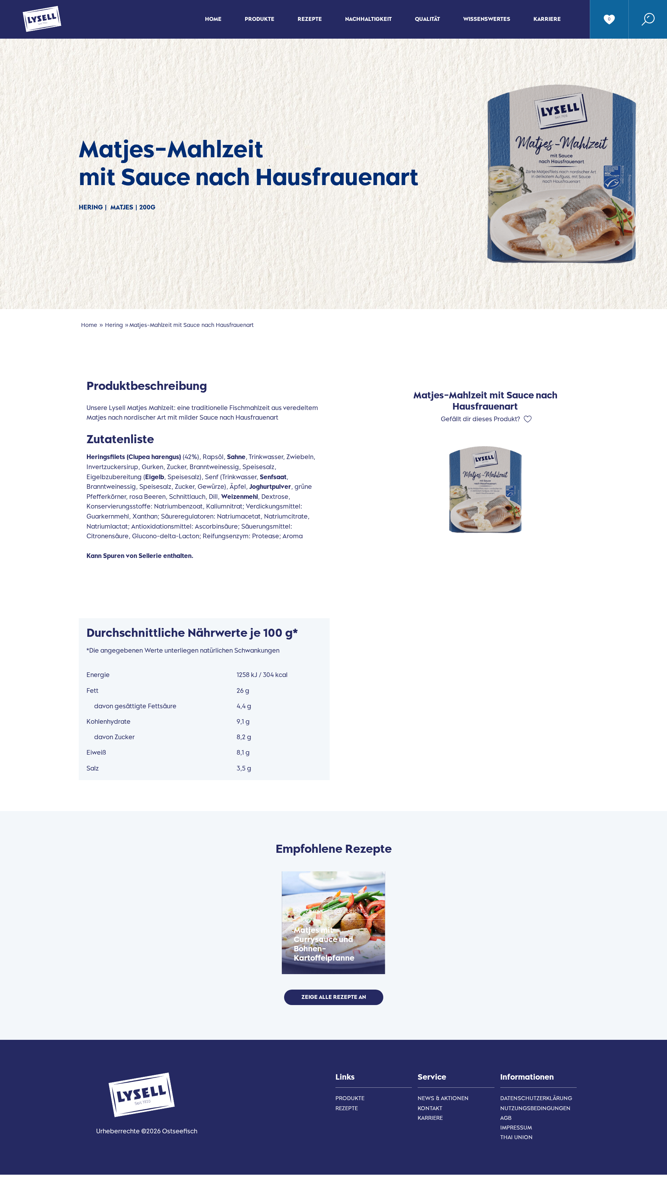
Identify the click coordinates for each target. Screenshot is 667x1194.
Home (213, 19)
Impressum (516, 1127)
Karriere (547, 19)
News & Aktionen (443, 1098)
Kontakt (430, 1108)
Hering (114, 325)
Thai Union (516, 1137)
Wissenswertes (486, 19)
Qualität (427, 19)
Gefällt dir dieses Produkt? (480, 419)
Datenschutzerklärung (536, 1098)
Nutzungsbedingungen (535, 1108)
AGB (505, 1118)
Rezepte (310, 19)
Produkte (259, 19)
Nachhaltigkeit (368, 19)
